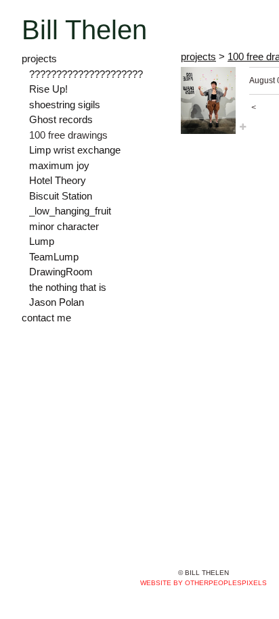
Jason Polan (56, 302)
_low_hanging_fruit (70, 210)
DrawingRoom (61, 271)
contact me (46, 317)
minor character (64, 226)
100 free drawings (68, 135)
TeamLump (54, 256)
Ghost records (61, 119)
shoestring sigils (64, 104)
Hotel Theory (57, 180)
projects (39, 58)
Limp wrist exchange (75, 150)
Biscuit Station (60, 196)
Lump (41, 241)
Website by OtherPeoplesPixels (203, 583)
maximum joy (59, 165)
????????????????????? (86, 74)
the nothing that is (67, 287)
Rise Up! (48, 89)
